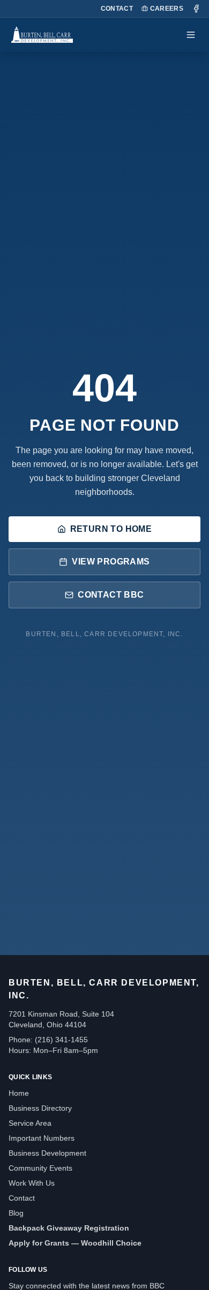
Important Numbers (41, 1138)
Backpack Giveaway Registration (69, 1228)
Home (19, 1093)
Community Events (40, 1168)
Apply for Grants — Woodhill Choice (75, 1243)
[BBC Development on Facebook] (196, 8)
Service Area (30, 1123)
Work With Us (32, 1183)
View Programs (111, 561)
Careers (166, 8)
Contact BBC (111, 594)
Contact (117, 8)
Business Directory (40, 1108)
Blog (16, 1213)
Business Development (47, 1153)
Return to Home (111, 528)
